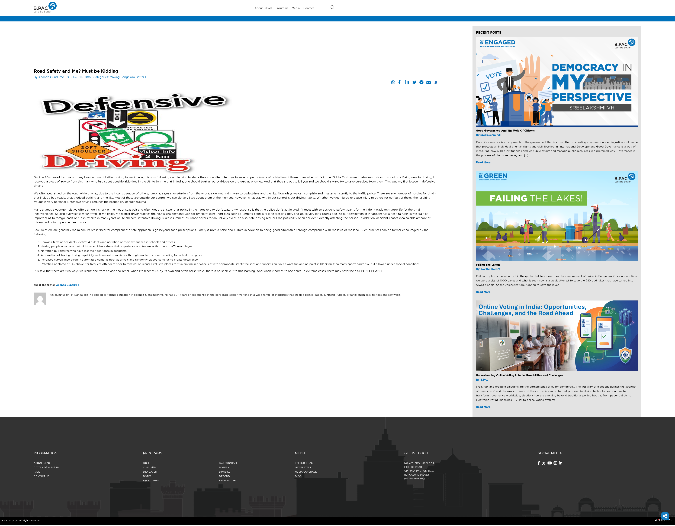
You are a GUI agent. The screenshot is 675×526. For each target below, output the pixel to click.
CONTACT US (41, 476)
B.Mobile (224, 471)
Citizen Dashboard (46, 467)
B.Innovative (227, 480)
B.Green (224, 467)
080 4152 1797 (422, 478)
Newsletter (303, 467)
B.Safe (147, 476)
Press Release (304, 463)
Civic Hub (149, 467)
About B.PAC (263, 8)
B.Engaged (150, 471)
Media (296, 8)
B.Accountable (229, 463)
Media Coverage (306, 471)
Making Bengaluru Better (127, 77)
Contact (308, 8)
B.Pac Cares (151, 480)
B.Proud (224, 476)
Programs (281, 8)
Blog (298, 476)
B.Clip (146, 463)
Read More (483, 162)
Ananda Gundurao (51, 77)
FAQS (37, 471)
